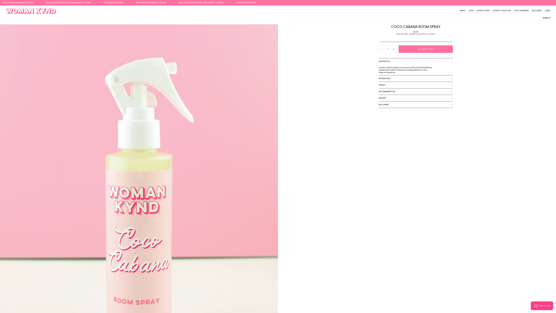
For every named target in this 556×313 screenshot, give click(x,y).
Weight (382, 85)
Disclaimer (384, 104)
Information (384, 78)
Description (384, 61)
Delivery (382, 98)
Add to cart (427, 49)
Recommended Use (387, 91)
